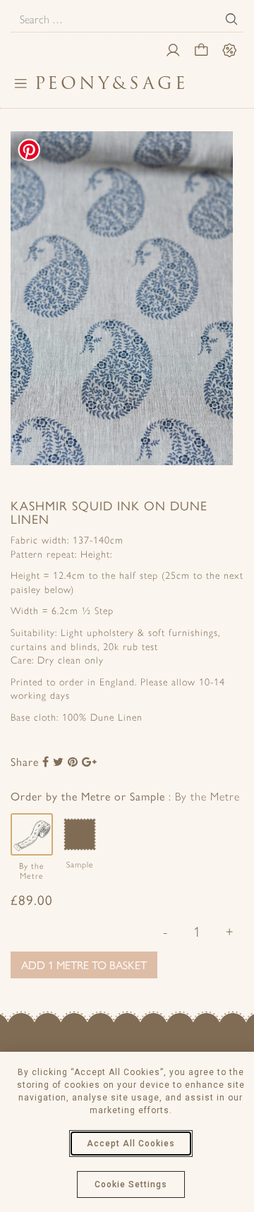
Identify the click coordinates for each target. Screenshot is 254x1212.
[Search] (231, 19)
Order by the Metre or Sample (122, 796)
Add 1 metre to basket (84, 964)
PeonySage (111, 83)
